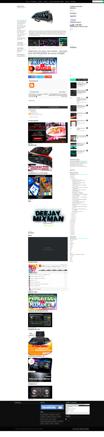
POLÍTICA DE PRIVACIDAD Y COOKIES (56, 1)
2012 (72, 229)
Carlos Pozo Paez (68, 418)
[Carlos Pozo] (73, 30)
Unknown (33, 111)
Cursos (57, 414)
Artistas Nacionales (73, 239)
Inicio (27, 1)
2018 (72, 221)
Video (71, 260)
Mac (70, 250)
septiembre (74, 212)
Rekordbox (72, 255)
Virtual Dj (71, 261)
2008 (72, 234)
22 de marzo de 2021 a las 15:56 (36, 114)
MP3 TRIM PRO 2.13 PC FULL (77, 211)
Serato (71, 257)
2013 (72, 228)
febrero (73, 219)
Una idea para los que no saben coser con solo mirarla (21, 31)
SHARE (33, 76)
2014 (72, 226)
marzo (73, 217)
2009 (72, 233)
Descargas (73, 1)
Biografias (71, 240)
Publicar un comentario (34, 117)
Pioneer (71, 253)
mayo (73, 215)
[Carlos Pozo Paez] (66, 419)
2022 (72, 175)
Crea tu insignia (72, 46)
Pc (70, 251)
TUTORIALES (34, 1)
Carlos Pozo (71, 28)
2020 (72, 177)
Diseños (71, 244)
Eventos (40, 1)
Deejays (67, 1)
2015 (72, 225)
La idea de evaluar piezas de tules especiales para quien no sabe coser (21, 26)
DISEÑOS (45, 1)
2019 (72, 220)
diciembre (74, 179)
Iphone (71, 248)
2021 (72, 176)
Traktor (71, 258)
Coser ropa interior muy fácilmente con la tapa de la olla (22, 38)
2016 (72, 224)
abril (73, 216)
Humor (71, 247)
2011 (72, 230)
